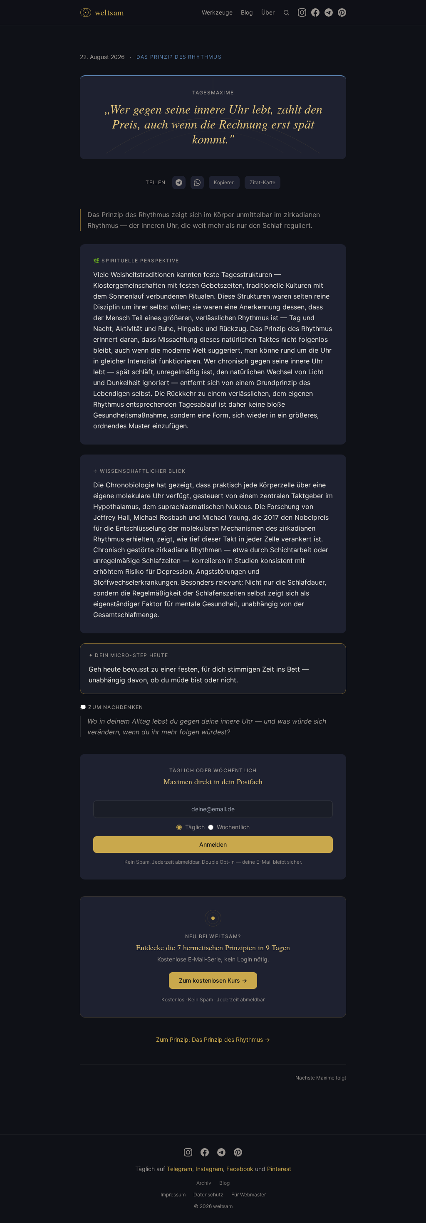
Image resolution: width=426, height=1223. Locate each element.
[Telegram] (221, 1152)
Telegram (179, 1168)
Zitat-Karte (262, 182)
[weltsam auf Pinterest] (342, 12)
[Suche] (286, 12)
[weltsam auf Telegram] (328, 12)
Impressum (173, 1194)
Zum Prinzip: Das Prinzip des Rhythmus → (213, 1039)
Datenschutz (208, 1194)
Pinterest (279, 1168)
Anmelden (213, 844)
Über (268, 12)
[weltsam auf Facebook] (315, 12)
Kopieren (224, 182)
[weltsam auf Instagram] (302, 12)
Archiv (203, 1183)
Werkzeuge (217, 12)
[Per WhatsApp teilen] (197, 182)
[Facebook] (205, 1152)
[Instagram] (188, 1152)
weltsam (109, 12)
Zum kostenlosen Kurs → (213, 980)
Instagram (209, 1168)
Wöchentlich (233, 826)
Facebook (239, 1168)
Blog (247, 12)
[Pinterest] (238, 1152)
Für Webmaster (248, 1194)
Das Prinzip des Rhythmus (179, 57)
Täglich (195, 826)
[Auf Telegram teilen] (179, 182)
